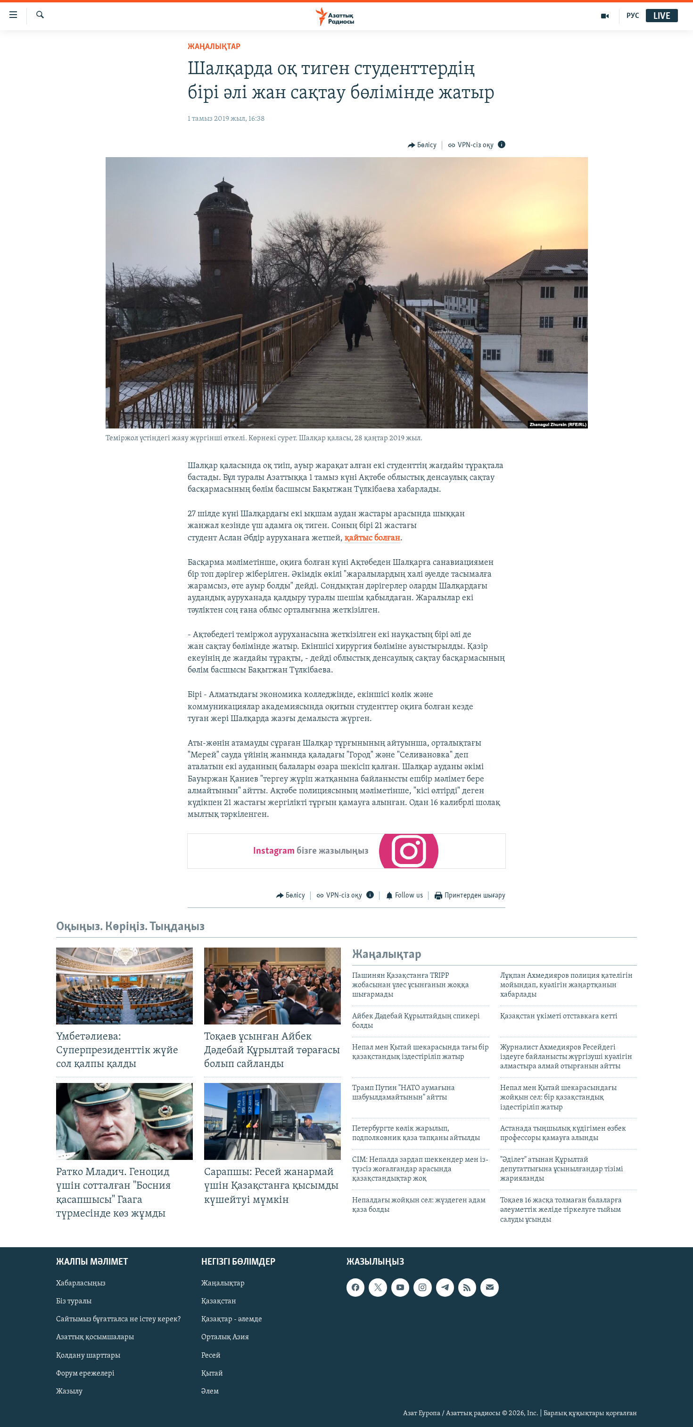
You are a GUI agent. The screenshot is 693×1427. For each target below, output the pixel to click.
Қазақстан (218, 1301)
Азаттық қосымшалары (95, 1338)
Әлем (210, 1391)
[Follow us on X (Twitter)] (378, 1287)
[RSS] (467, 1287)
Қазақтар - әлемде (231, 1319)
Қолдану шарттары (88, 1356)
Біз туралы (73, 1301)
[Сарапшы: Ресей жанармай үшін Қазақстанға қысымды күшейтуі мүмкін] (272, 1121)
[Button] (422, 145)
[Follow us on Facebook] (355, 1287)
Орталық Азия (225, 1338)
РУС (633, 16)
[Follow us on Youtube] (400, 1287)
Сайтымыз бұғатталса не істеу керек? (118, 1319)
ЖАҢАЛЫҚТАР (214, 47)
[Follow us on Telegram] (445, 1287)
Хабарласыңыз (81, 1283)
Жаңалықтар (223, 1283)
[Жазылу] (489, 1287)
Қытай (212, 1373)
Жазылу (69, 1391)
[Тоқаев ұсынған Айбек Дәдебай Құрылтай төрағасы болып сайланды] (272, 986)
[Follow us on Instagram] (422, 1287)
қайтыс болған (372, 538)
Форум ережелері (85, 1373)
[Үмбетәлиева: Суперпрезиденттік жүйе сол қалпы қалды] (124, 986)
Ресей (211, 1356)
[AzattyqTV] (605, 16)
